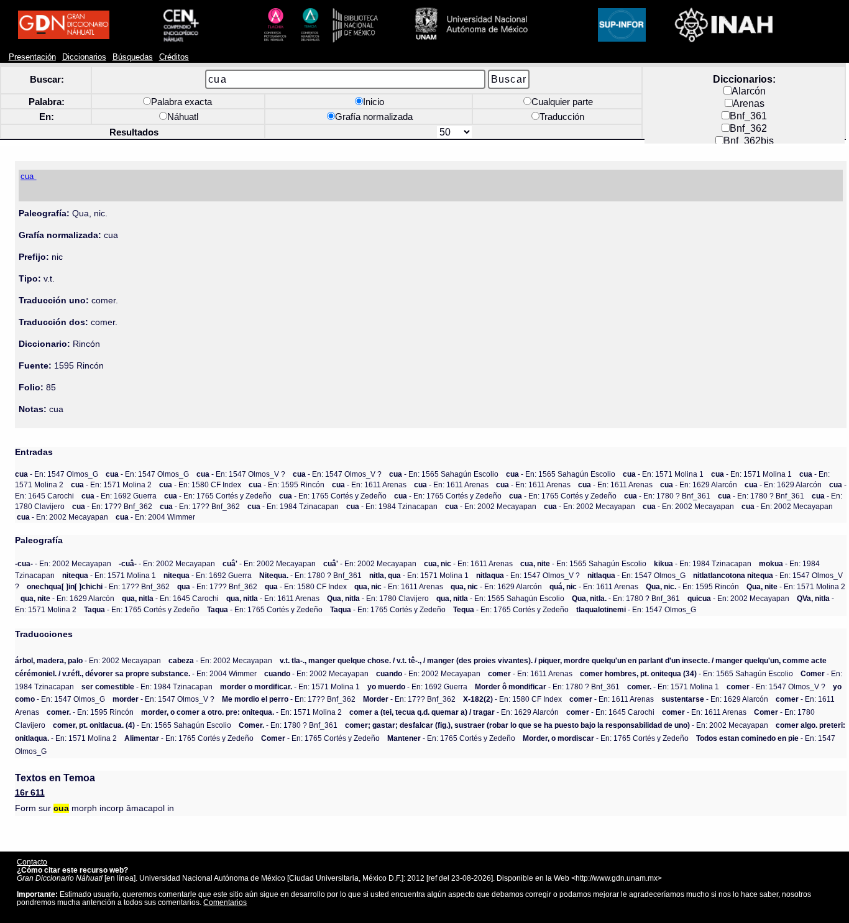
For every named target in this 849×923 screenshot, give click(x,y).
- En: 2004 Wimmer (155, 517)
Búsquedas (132, 57)
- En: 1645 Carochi (170, 598)
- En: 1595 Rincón (286, 484)
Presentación (32, 57)
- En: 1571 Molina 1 (663, 474)
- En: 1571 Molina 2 (111, 484)
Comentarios (225, 902)
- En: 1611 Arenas (369, 484)
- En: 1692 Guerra (119, 496)
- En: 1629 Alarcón (698, 484)
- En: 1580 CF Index (200, 484)
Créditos (174, 57)
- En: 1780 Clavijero (378, 598)
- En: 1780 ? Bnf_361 (667, 496)
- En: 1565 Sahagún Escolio (443, 474)
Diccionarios (84, 57)
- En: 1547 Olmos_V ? (240, 474)
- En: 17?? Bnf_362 (112, 506)
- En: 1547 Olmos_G (56, 474)
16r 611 (30, 792)
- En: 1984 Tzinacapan (293, 506)
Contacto (32, 862)
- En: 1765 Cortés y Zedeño (218, 496)
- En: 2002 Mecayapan (490, 506)
